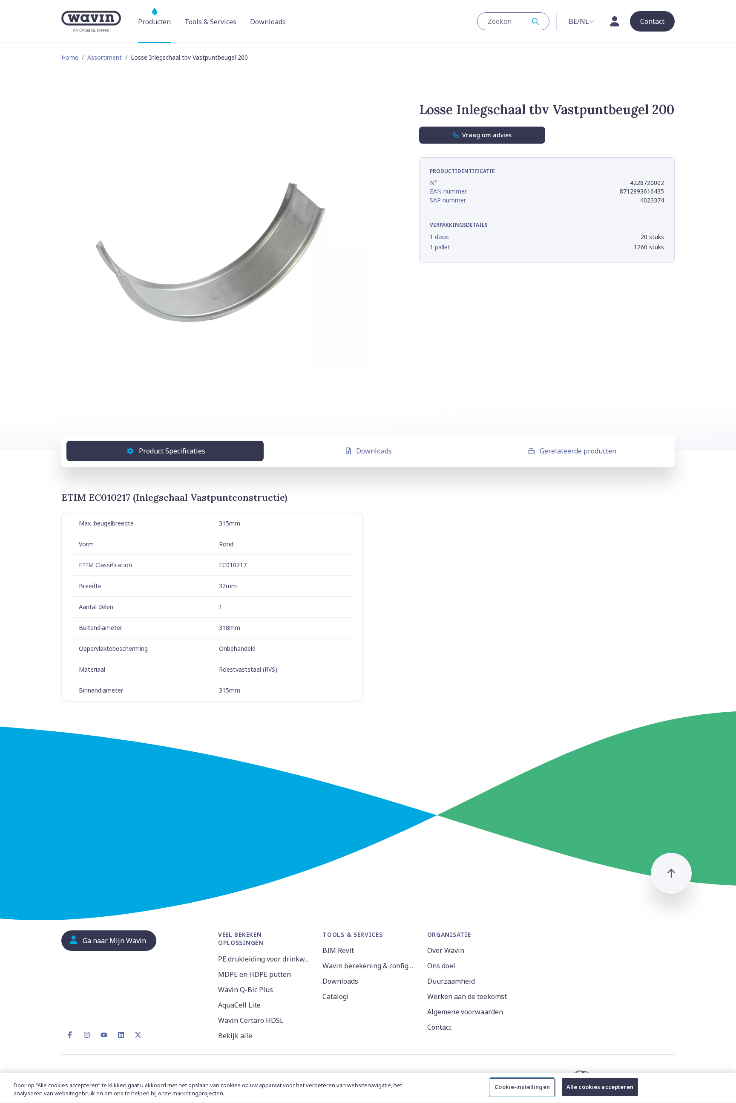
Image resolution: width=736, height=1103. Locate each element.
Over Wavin (445, 950)
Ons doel (441, 965)
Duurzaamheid (451, 981)
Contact (439, 1027)
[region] (368, 1088)
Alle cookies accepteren (599, 1087)
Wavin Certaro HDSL (251, 1020)
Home (69, 57)
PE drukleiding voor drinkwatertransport (265, 959)
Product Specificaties (172, 451)
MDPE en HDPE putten (254, 974)
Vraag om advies (487, 135)
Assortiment (104, 57)
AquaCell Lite (239, 1005)
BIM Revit (338, 950)
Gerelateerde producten (578, 451)
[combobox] (513, 21)
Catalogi (335, 996)
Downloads (374, 451)
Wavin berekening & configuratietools (369, 965)
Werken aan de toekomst (467, 996)
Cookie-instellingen (521, 1087)
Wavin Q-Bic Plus (245, 989)
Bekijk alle (235, 1035)
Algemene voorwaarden (465, 1011)
